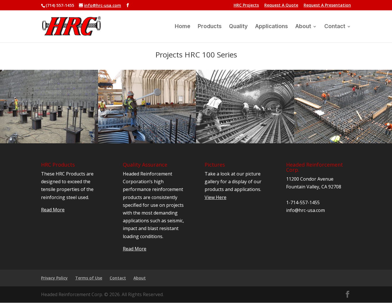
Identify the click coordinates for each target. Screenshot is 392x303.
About (303, 27)
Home (182, 27)
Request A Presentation (327, 5)
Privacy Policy (54, 278)
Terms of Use (88, 278)
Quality (238, 27)
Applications (271, 27)
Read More (53, 209)
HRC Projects (246, 5)
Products (210, 27)
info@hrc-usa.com (305, 210)
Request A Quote (281, 5)
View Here (215, 197)
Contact (334, 27)
